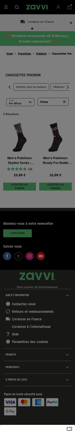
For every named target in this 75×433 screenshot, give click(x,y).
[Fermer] (69, 428)
